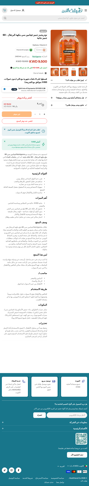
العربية (62, 466)
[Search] (5, 18)
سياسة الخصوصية (57, 478)
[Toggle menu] (85, 10)
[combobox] (44, 18)
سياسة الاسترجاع (42, 478)
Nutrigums (36, 56)
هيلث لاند (84, 481)
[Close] (4, 129)
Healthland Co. (75, 478)
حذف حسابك (48, 482)
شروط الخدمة (28, 478)
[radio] (24, 104)
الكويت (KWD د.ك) (77, 466)
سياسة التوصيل (14, 478)
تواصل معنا (60, 482)
